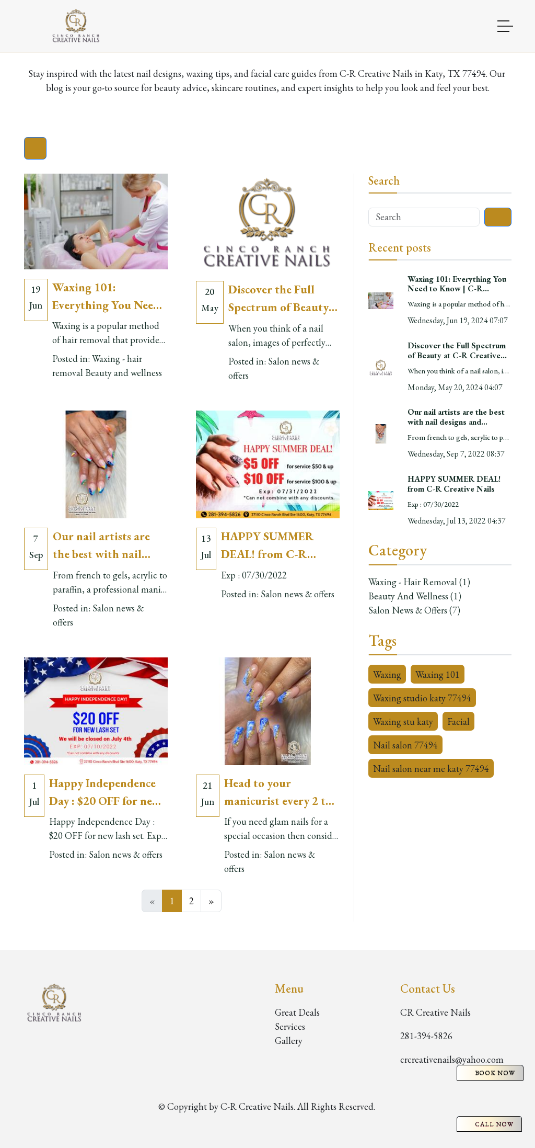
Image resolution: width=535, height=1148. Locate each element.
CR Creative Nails (435, 1012)
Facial (458, 721)
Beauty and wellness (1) (414, 596)
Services (290, 1026)
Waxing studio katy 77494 (422, 698)
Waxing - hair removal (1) (419, 582)
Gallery (289, 1041)
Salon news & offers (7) (414, 610)
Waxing (387, 674)
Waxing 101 (437, 674)
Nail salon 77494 (405, 745)
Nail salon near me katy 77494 (431, 769)
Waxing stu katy (403, 721)
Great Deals (297, 1012)
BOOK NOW (495, 1073)
